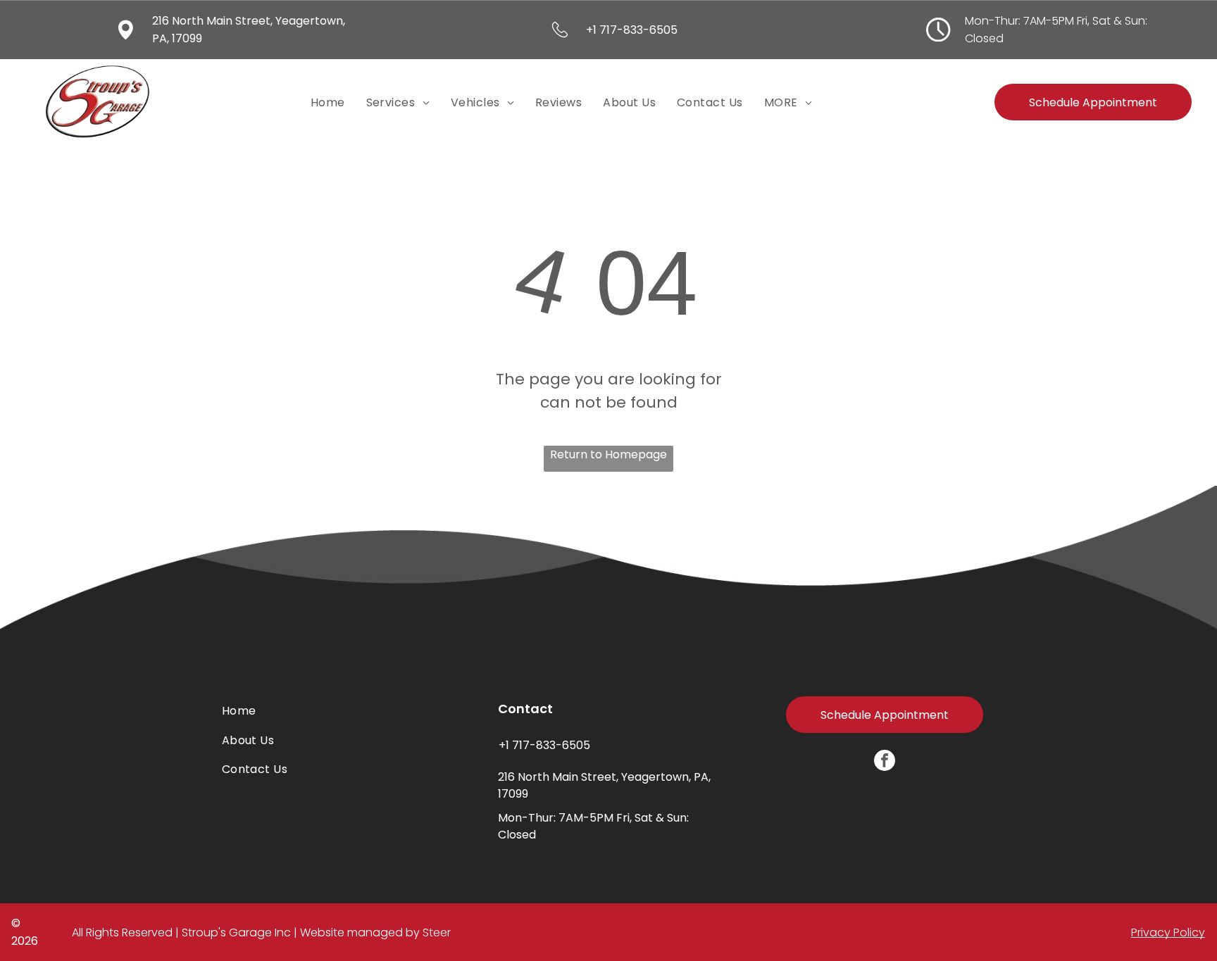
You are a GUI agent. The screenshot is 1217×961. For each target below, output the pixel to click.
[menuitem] (328, 102)
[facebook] (884, 762)
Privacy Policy (1168, 932)
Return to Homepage (608, 454)
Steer (437, 932)
